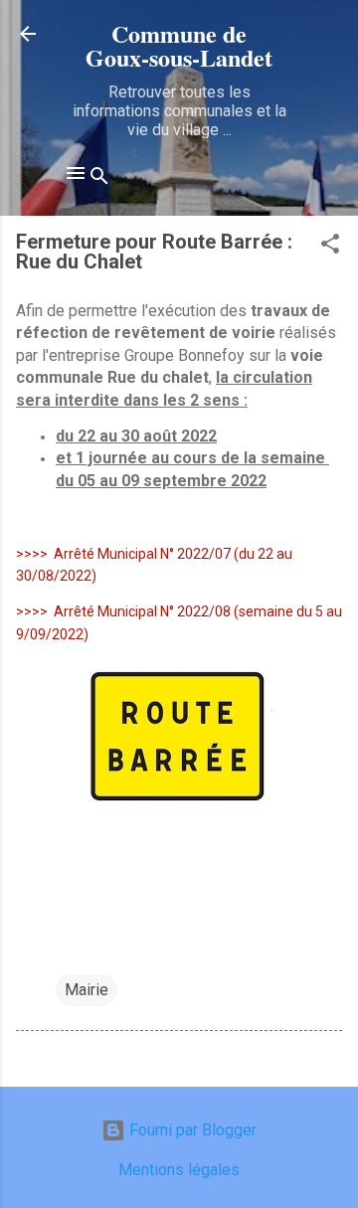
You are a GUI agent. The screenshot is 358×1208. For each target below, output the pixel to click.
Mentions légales (179, 1169)
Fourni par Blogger (191, 1130)
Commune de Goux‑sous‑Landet (179, 45)
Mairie (86, 989)
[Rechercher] (99, 179)
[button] (330, 247)
